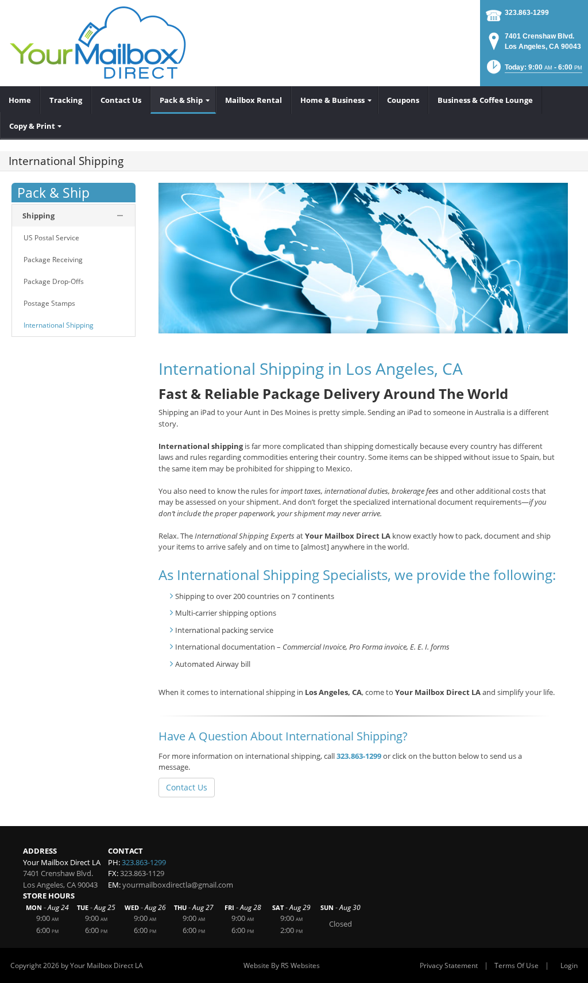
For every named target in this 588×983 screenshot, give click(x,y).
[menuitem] (20, 100)
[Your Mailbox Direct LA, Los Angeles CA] (98, 43)
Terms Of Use (516, 965)
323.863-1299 (527, 13)
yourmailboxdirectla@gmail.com (177, 885)
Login (569, 965)
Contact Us (186, 787)
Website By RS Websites (281, 965)
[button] (533, 70)
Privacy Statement (449, 965)
